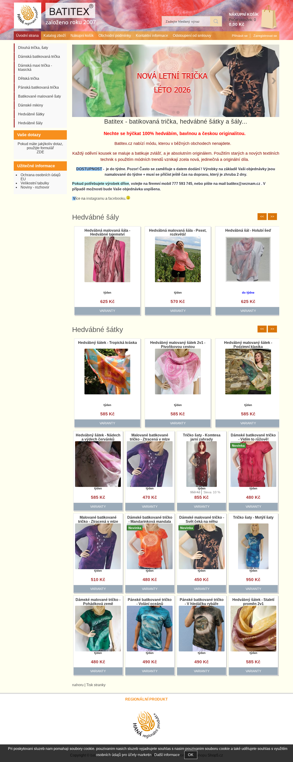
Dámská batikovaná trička (39, 56)
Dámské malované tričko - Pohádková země (98, 602)
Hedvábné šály (95, 217)
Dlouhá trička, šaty (33, 48)
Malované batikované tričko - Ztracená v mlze (150, 437)
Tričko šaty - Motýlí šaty (253, 517)
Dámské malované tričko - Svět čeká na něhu (201, 519)
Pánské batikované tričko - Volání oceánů (150, 602)
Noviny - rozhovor (35, 187)
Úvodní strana (27, 35)
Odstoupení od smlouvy (192, 35)
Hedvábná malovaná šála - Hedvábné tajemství (143, 232)
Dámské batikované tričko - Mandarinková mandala (149, 519)
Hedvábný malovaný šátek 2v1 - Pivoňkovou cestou (177, 345)
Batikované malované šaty (39, 96)
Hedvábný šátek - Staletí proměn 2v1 (253, 602)
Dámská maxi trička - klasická (35, 68)
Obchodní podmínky (114, 35)
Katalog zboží (54, 35)
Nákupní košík (82, 35)
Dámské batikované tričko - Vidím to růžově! (253, 437)
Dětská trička (28, 78)
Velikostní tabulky (35, 183)
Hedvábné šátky (97, 330)
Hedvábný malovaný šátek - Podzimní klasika (248, 345)
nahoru (78, 685)
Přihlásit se (240, 35)
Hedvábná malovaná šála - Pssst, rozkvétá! (213, 232)
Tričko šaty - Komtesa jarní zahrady (201, 437)
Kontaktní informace (152, 35)
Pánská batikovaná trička (38, 87)
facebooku (116, 198)
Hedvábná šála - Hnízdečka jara (72, 230)
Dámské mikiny (30, 105)
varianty (72, 311)
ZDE (40, 152)
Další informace (167, 755)
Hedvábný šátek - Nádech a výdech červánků (98, 437)
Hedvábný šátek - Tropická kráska (107, 343)
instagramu (95, 198)
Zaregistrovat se (265, 35)
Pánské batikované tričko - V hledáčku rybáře (202, 602)
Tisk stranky (96, 685)
